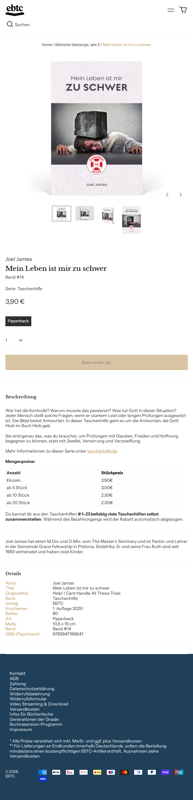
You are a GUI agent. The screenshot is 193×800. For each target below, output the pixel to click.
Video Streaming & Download (39, 704)
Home (47, 44)
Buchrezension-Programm (36, 724)
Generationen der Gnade (34, 719)
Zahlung (18, 683)
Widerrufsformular (28, 698)
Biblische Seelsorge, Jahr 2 (77, 44)
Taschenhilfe (29, 288)
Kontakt (17, 673)
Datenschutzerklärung (32, 688)
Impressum (21, 729)
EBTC (10, 776)
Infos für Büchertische (31, 714)
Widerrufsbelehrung (30, 694)
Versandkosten (25, 709)
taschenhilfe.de (102, 451)
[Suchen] (10, 25)
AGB (14, 678)
